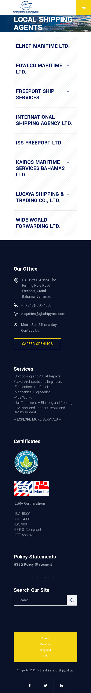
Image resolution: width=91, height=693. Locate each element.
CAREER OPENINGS (37, 343)
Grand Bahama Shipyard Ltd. (57, 670)
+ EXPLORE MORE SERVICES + (37, 419)
